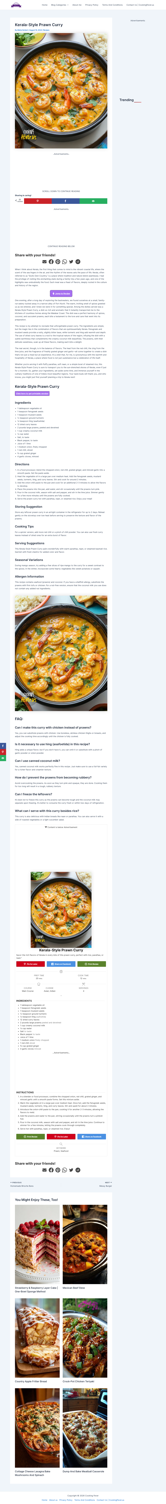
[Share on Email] (44, 261)
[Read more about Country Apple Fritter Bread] (37, 1338)
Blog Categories (58, 5)
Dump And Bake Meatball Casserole (83, 1471)
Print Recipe (93, 964)
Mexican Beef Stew (74, 1287)
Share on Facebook (62, 964)
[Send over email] (93, 201)
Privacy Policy (91, 5)
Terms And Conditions (112, 5)
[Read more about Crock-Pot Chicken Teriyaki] (85, 1338)
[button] (67, 5)
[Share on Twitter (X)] (71, 261)
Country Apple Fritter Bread (31, 1381)
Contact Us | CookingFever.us (140, 5)
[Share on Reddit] (77, 261)
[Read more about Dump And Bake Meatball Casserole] (85, 1427)
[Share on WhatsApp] (64, 261)
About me (76, 5)
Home (44, 5)
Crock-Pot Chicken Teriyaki (78, 1381)
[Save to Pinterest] (38, 201)
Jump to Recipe (62, 293)
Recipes (46, 30)
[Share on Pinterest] (57, 261)
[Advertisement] (61, 173)
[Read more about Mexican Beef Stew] (85, 1244)
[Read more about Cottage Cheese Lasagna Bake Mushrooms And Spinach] (37, 1427)
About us (53, 1500)
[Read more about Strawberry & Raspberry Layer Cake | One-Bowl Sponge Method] (37, 1244)
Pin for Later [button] (32, 964)
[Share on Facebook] (65, 201)
